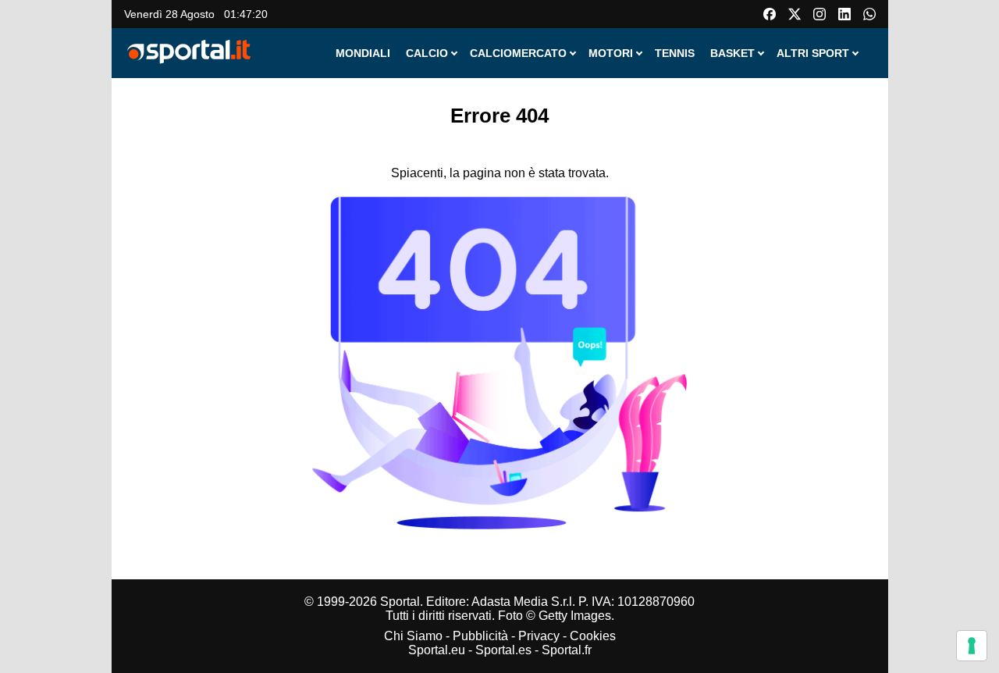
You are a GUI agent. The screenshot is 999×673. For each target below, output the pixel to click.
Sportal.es (503, 650)
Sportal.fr (567, 650)
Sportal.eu (436, 650)
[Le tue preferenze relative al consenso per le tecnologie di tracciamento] (972, 646)
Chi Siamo (413, 636)
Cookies (593, 636)
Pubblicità (480, 636)
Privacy (539, 636)
